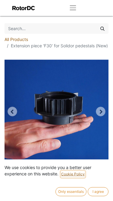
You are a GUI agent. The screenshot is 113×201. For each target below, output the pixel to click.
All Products (16, 39)
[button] (12, 111)
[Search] (102, 28)
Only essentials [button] (71, 191)
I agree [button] (98, 191)
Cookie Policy (73, 174)
